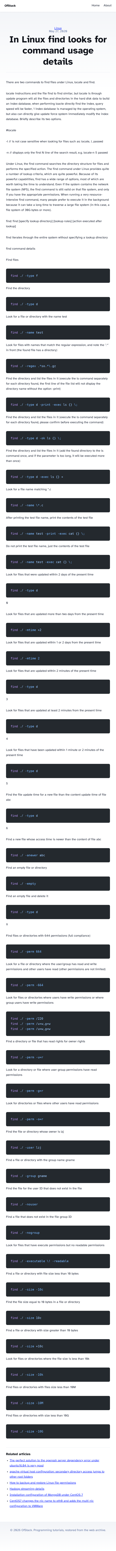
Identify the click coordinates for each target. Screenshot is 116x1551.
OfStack (10, 5)
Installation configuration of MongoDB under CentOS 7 (46, 1494)
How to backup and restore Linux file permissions (43, 1482)
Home (96, 5)
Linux (58, 28)
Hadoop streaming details (27, 1488)
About (107, 5)
